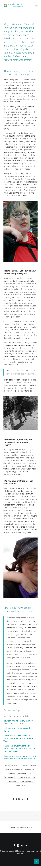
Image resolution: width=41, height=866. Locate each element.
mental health (22, 773)
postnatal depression (24, 777)
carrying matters (29, 769)
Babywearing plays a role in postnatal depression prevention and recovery (19, 757)
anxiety (7, 765)
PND (30, 773)
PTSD (34, 777)
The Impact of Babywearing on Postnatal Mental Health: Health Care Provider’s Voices (19, 748)
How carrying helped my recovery (18, 720)
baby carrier (14, 765)
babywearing (24, 765)
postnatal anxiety (10, 777)
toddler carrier (20, 785)
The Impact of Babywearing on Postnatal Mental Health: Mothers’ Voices (18, 738)
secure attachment (13, 781)
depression (12, 773)
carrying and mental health (14, 769)
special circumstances (27, 781)
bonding (33, 765)
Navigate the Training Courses (20, 827)
